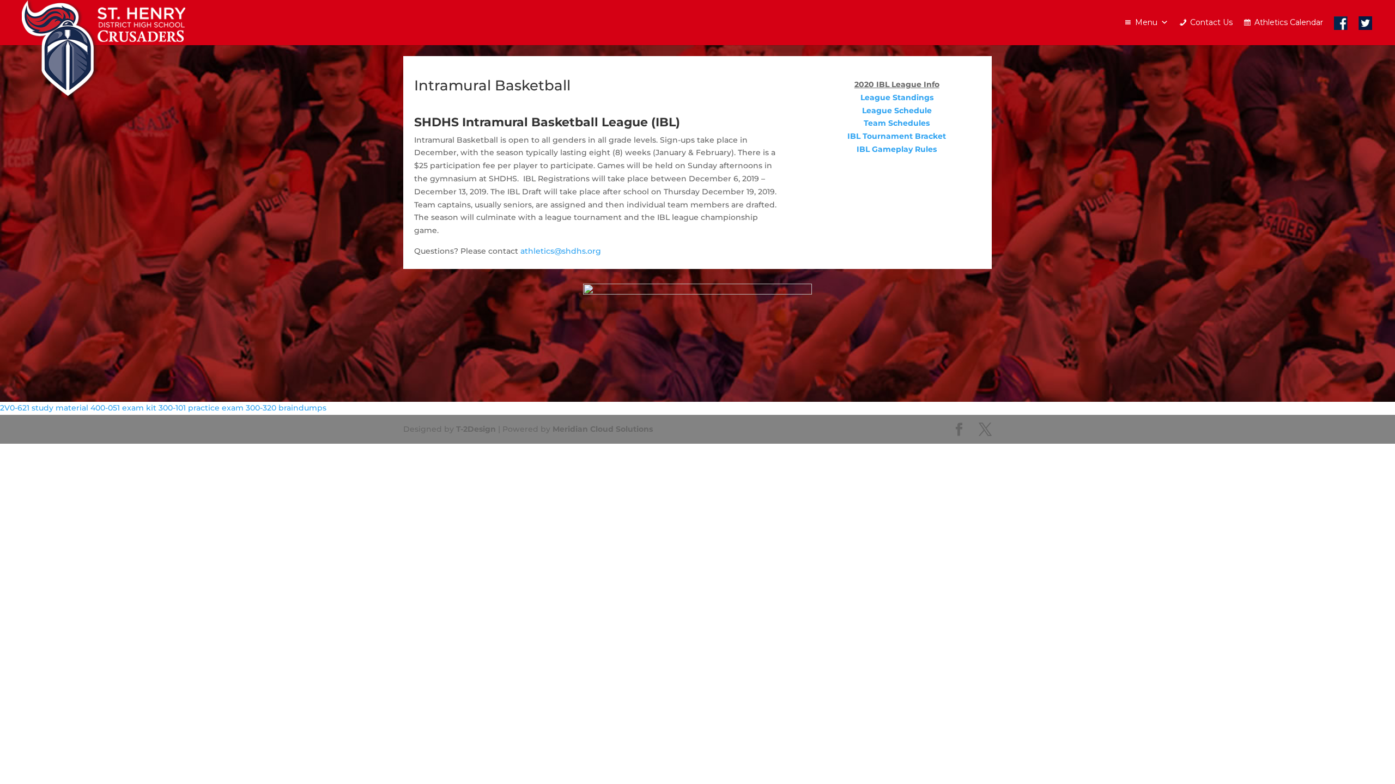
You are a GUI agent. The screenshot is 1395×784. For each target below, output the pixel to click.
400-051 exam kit (123, 408)
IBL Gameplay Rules (897, 149)
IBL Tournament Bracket (896, 136)
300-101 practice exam (201, 408)
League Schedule (897, 110)
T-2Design (476, 429)
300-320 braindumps (286, 408)
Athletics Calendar (1288, 22)
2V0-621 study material (44, 408)
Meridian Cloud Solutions (603, 429)
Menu (1146, 22)
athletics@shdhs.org (560, 251)
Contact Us (1211, 22)
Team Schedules (897, 123)
